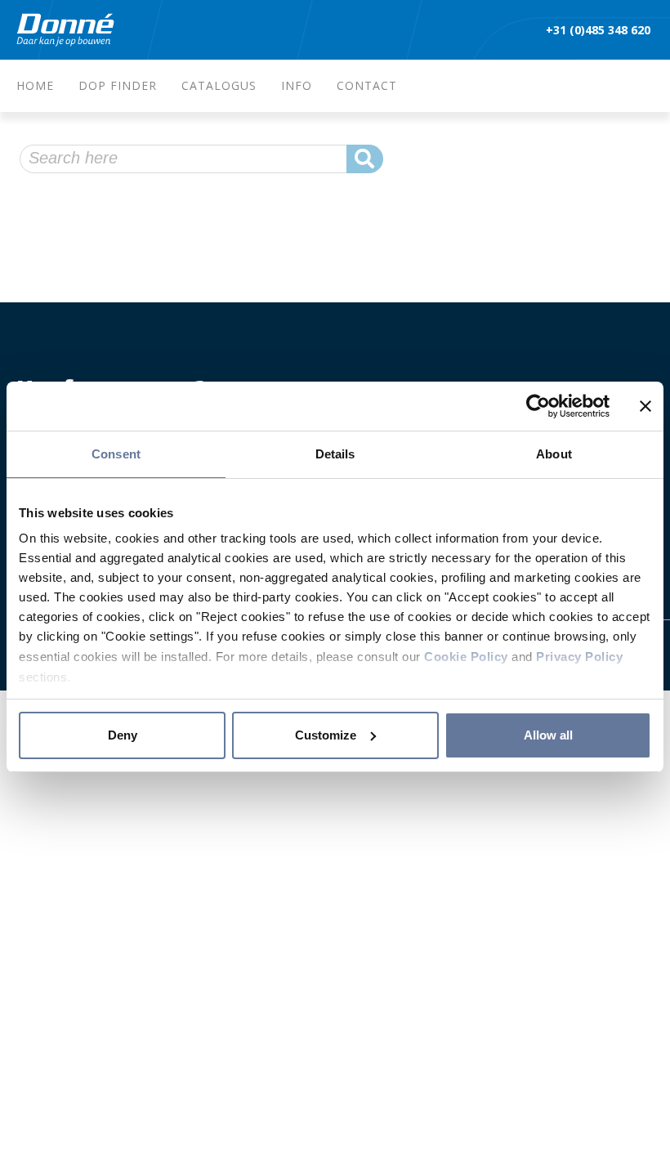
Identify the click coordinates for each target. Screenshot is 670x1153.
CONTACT (367, 85)
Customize (325, 735)
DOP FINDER (117, 85)
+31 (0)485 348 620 (600, 30)
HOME (35, 85)
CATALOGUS (219, 85)
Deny (122, 735)
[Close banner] (645, 406)
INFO (296, 85)
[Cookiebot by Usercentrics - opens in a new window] (538, 406)
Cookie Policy (466, 657)
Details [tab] (335, 454)
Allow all (548, 735)
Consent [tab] (116, 454)
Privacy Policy (579, 657)
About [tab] (554, 454)
